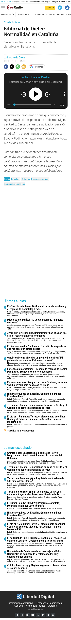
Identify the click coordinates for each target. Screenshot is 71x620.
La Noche (50, 15)
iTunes (53, 615)
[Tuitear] (12, 66)
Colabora (50, 7)
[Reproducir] (35, 94)
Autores (52, 605)
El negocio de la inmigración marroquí (28, 1)
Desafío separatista (40, 179)
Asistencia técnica (35, 605)
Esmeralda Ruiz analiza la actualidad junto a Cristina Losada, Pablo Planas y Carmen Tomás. (36, 495)
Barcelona (15, 179)
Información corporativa (20, 603)
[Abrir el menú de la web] (4, 7)
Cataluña (26, 179)
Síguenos (39, 67)
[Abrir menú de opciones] (64, 94)
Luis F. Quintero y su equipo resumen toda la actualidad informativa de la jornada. (37, 421)
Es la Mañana (38, 15)
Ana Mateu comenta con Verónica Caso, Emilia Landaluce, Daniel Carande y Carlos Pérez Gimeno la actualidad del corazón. (36, 569)
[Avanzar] (47, 94)
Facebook (17, 615)
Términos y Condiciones (49, 603)
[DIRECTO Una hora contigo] (60, 7)
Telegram (48, 615)
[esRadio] (15, 7)
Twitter (22, 615)
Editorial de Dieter (12, 22)
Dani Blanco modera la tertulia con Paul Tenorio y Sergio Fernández (34, 506)
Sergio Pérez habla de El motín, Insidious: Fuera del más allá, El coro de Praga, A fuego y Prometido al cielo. (37, 386)
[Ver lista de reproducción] (62, 104)
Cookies (18, 605)
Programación (7, 15)
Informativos (23, 15)
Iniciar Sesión (67, 7)
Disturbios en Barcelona (14, 184)
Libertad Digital (35, 596)
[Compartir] (6, 66)
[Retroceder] (24, 94)
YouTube (33, 615)
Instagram (28, 615)
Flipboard (43, 615)
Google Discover (38, 615)
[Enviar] (18, 66)
